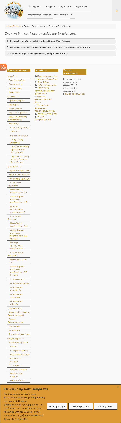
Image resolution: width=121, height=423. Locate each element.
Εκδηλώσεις (14, 92)
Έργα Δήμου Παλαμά (19, 174)
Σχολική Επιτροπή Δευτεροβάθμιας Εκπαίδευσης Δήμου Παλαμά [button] (40, 41)
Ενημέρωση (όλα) (17, 80)
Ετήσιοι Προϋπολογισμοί (15, 320)
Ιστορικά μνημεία (18, 369)
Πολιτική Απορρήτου (47, 84)
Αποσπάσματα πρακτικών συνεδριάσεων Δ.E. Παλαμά (19, 234)
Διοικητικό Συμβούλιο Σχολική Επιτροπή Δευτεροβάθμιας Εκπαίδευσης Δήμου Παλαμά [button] (50, 47)
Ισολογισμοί (14, 326)
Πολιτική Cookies (19, 418)
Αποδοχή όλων (105, 406)
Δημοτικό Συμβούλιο (18, 112)
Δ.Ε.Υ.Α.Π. (15, 131)
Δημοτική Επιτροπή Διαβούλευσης (17, 118)
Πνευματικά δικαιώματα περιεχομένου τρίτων (45, 108)
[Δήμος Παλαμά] (14, 10)
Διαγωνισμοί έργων (19, 283)
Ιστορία (13, 346)
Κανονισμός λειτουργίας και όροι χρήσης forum (45, 90)
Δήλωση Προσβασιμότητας (43, 118)
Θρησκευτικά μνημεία (16, 375)
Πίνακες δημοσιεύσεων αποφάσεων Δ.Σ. (18, 209)
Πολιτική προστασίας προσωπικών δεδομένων (46, 77)
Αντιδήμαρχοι (15, 108)
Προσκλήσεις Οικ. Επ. (18, 261)
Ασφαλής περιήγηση (47, 113)
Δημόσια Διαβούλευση (19, 170)
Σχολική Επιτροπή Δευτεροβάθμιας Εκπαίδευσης (20, 159)
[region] (60, 403)
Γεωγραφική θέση (19, 350)
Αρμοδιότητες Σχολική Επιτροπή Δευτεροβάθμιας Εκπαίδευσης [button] (39, 53)
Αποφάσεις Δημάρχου (19, 178)
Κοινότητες (14, 123)
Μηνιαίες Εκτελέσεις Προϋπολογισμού (18, 314)
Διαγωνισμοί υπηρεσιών (16, 295)
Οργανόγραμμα (16, 100)
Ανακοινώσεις (15, 84)
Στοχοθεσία (14, 330)
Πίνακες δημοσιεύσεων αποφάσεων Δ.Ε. (18, 245)
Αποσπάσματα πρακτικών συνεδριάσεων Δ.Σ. (19, 199)
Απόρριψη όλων (81, 406)
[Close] (118, 387)
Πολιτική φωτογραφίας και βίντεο (43, 99)
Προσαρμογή (56, 406)
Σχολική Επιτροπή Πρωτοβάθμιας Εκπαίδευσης (20, 149)
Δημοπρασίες (15, 308)
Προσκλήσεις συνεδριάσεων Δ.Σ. (19, 191)
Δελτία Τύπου (15, 88)
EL (72, 14)
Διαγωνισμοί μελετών (16, 302)
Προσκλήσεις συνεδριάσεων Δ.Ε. (19, 224)
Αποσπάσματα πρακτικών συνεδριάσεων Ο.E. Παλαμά (19, 270)
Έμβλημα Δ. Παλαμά (16, 360)
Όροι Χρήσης (43, 81)
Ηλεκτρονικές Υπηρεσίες (39, 14)
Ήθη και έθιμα (17, 380)
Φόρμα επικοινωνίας (74, 93)
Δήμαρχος (13, 104)
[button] (116, 10)
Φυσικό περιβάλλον (19, 354)
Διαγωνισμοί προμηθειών (16, 289)
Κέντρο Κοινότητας (19, 135)
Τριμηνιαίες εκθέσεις (19, 334)
